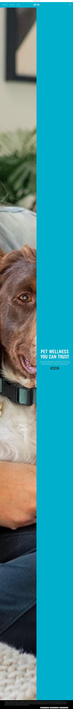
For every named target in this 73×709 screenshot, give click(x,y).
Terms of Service (52, 703)
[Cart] (70, 5)
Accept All (44, 707)
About (18, 4)
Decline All (54, 707)
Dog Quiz (12, 4)
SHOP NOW (55, 368)
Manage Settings (64, 707)
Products (5, 4)
